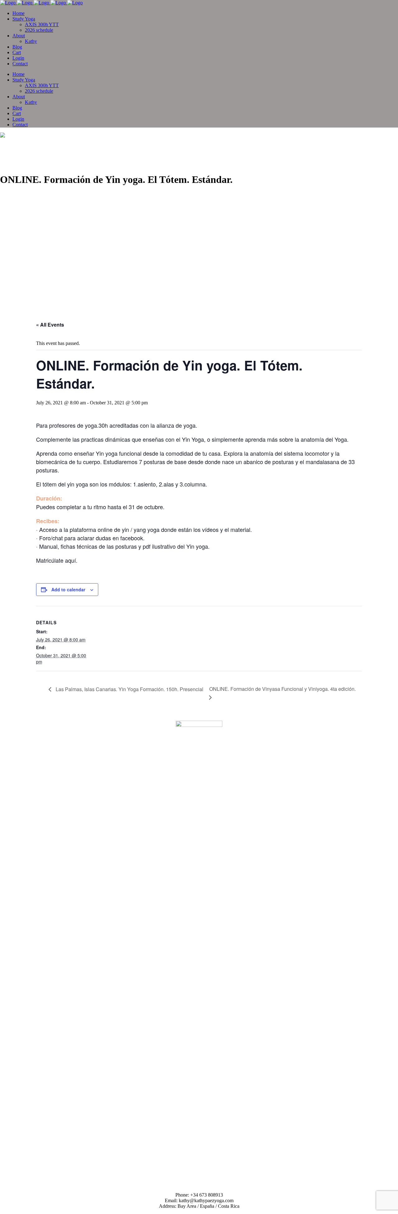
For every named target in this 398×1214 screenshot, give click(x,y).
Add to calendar (68, 589)
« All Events (50, 324)
